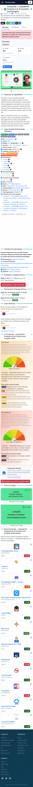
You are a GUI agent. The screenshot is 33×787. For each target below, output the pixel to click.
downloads (6, 169)
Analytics (20, 134)
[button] (2, 2)
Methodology (4, 764)
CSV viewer (21, 748)
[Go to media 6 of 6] (22, 91)
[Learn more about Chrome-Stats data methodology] (22, 190)
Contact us (4, 769)
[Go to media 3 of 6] (15, 91)
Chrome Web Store (14, 190)
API (2, 748)
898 (8, 141)
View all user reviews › (8, 331)
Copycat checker (22, 742)
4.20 (14, 143)
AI (16, 134)
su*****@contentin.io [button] (14, 184)
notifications (6, 163)
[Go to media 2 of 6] (13, 91)
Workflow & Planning (20, 13)
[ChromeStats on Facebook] (6, 778)
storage (5, 159)
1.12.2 (10, 145)
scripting (5, 167)
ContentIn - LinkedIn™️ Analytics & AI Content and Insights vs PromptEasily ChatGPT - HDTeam (15, 208)
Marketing (3, 136)
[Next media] (30, 80)
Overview (5, 27)
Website (9, 186)
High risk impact (12, 153)
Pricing (19, 737)
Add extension (21, 750)
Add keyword (21, 753)
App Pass (3, 737)
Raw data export (5, 753)
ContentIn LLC (7, 13)
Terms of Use (4, 772)
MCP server (4, 750)
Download (15, 27)
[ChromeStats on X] (10, 778)
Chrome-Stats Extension (7, 740)
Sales (9, 136)
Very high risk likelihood (9, 155)
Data (13, 136)
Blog (2, 766)
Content (27, 134)
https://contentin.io (18, 259)
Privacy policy (20, 186)
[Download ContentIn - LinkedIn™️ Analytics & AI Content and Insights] (9, 62)
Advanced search (22, 740)
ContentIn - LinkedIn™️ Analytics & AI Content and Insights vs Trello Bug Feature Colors (17, 198)
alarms (5, 165)
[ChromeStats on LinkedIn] (2, 778)
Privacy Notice (5, 774)
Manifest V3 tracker (23, 745)
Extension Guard (5, 742)
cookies (5, 161)
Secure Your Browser (14, 477)
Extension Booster (6, 745)
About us (3, 761)
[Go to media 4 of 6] (17, 91)
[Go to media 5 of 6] (20, 91)
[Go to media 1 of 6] (11, 91)
